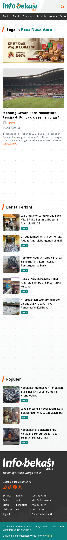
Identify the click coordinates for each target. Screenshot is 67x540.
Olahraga (28, 16)
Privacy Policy (38, 504)
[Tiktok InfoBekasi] (10, 487)
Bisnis (16, 16)
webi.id (48, 535)
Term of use (37, 509)
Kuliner (52, 16)
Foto (18, 509)
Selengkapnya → (11, 143)
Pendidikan (21, 504)
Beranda (7, 495)
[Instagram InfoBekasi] (5, 487)
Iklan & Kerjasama (41, 500)
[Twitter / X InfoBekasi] (20, 487)
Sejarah (41, 16)
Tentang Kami (38, 495)
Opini (18, 500)
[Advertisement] (33, 174)
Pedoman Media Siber (43, 514)
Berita (6, 16)
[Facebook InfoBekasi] (15, 487)
